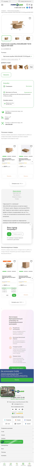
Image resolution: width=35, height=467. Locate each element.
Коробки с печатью (29, 465)
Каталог (10, 465)
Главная (4, 465)
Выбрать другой (17, 234)
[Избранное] (27, 5)
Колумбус (6, 1)
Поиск (17, 465)
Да (9, 234)
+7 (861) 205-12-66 (19, 7)
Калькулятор (23, 465)
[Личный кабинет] (29, 5)
